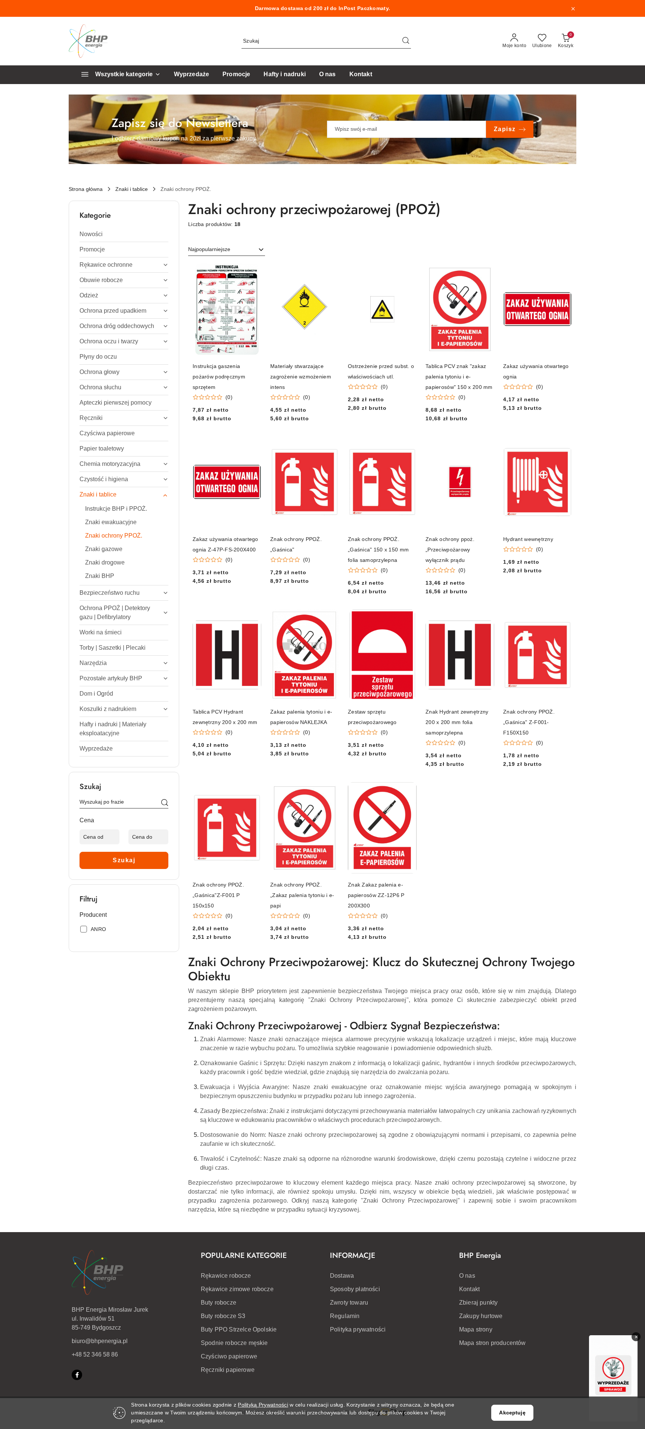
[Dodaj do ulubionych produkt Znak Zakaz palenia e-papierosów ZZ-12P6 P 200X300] (408, 790)
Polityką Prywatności (263, 1405)
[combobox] (226, 249)
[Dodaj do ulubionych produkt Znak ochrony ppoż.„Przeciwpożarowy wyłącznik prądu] (485, 445)
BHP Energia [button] (480, 1255)
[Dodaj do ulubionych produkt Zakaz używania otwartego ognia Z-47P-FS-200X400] (252, 445)
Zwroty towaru (349, 1302)
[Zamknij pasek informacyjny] (573, 8)
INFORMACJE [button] (352, 1255)
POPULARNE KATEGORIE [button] (244, 1255)
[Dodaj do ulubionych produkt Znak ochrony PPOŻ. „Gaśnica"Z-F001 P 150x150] (252, 790)
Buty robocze (218, 1302)
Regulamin (344, 1316)
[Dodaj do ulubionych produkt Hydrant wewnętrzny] (563, 445)
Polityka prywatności (358, 1329)
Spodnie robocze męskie (234, 1343)
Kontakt (469, 1289)
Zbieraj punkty (478, 1302)
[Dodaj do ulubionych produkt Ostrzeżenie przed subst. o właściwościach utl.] (408, 272)
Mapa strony (475, 1329)
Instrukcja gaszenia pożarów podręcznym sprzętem (219, 376)
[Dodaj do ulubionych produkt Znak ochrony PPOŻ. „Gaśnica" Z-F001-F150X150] (563, 618)
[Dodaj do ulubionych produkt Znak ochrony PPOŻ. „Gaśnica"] (330, 445)
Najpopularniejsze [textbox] (209, 249)
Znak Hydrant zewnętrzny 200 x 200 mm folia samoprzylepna (457, 722)
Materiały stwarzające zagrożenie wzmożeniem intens (300, 376)
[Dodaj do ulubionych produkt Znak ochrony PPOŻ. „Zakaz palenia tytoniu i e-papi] (330, 790)
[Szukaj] (164, 803)
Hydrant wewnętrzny (528, 539)
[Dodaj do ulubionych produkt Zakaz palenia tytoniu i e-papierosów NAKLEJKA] (330, 618)
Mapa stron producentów (492, 1343)
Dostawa (342, 1275)
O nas (467, 1275)
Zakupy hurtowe (480, 1316)
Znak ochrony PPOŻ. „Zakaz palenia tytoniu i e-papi (302, 895)
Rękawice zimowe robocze (237, 1289)
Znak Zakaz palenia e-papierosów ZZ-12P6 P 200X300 (376, 895)
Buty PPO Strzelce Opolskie (239, 1329)
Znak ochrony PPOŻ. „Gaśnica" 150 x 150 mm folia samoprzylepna (378, 549)
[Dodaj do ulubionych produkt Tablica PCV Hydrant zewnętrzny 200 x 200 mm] (252, 618)
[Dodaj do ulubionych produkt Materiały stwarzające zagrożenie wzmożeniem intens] (330, 272)
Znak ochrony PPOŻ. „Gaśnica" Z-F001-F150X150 (529, 722)
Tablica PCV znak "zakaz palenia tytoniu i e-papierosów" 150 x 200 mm (459, 376)
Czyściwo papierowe (229, 1356)
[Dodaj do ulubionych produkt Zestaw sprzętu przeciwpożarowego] (408, 618)
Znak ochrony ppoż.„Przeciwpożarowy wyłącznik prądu (450, 549)
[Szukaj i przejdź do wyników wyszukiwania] (406, 41)
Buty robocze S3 (223, 1316)
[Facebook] (77, 1375)
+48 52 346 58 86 (95, 1354)
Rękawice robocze (226, 1275)
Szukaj (124, 860)
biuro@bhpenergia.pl (100, 1341)
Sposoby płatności (355, 1289)
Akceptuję (512, 1413)
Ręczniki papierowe (228, 1370)
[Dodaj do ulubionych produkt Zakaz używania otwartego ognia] (563, 272)
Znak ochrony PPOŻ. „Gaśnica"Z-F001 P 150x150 (218, 895)
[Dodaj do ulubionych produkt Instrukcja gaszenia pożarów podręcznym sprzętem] (252, 272)
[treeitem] (124, 234)
